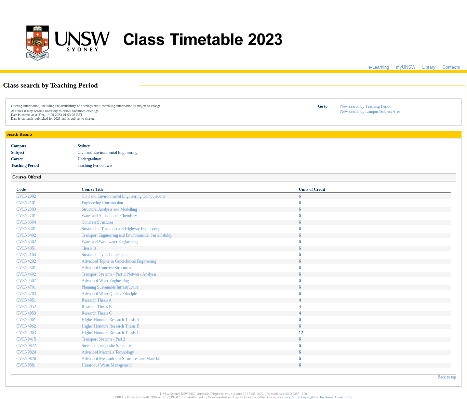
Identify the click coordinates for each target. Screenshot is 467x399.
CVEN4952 (26, 306)
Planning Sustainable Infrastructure (110, 287)
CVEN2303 (26, 209)
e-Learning (379, 67)
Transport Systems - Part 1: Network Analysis (119, 274)
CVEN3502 (26, 241)
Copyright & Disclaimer (317, 397)
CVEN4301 (26, 267)
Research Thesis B (97, 306)
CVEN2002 (26, 196)
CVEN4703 (26, 293)
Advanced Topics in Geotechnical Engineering (119, 261)
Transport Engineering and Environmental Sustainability (127, 235)
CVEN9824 (26, 352)
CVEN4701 (26, 287)
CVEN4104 (26, 254)
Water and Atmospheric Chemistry (109, 215)
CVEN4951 (26, 300)
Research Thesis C (97, 313)
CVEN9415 (26, 339)
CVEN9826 (26, 358)
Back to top (447, 377)
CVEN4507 (26, 280)
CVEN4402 (26, 274)
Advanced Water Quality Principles (110, 293)
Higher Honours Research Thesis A (110, 319)
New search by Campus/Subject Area (370, 111)
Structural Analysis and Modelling (109, 209)
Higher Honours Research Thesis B (110, 326)
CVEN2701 (26, 215)
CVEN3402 (26, 235)
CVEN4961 (26, 319)
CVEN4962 (26, 326)
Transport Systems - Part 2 (103, 339)
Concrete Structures (98, 222)
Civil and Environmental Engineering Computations (123, 196)
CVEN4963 (26, 332)
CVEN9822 (26, 345)
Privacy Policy (290, 397)
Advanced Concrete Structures (106, 267)
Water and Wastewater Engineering (110, 241)
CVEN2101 (26, 202)
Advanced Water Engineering (105, 280)
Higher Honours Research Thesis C (110, 332)
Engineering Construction (102, 202)
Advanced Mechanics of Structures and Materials (121, 358)
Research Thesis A (97, 300)
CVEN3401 (26, 228)
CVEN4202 (26, 261)
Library (429, 67)
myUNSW (405, 67)
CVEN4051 (26, 248)
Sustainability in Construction (106, 254)
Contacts (451, 67)
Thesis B (89, 248)
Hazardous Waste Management (107, 365)
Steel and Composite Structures (107, 345)
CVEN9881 (26, 365)
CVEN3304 (26, 222)
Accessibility (343, 397)
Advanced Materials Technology (108, 352)
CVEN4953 (26, 313)
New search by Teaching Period (365, 106)
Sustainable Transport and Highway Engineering (121, 228)
